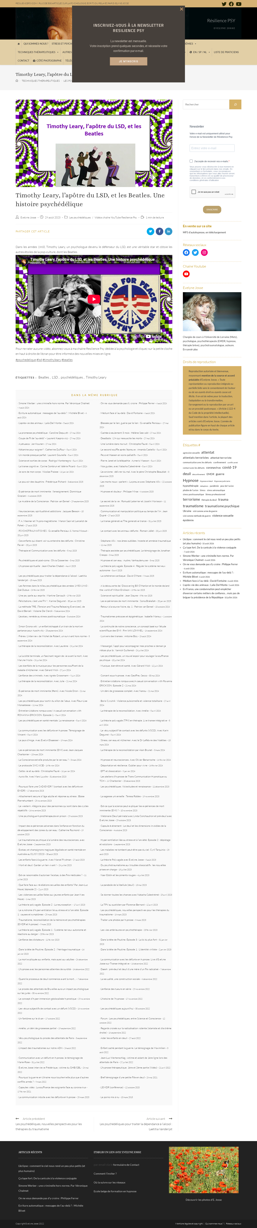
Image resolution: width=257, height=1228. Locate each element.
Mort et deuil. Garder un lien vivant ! (38, 865)
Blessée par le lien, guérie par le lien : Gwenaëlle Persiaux (131, 422)
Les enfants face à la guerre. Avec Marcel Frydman (45, 859)
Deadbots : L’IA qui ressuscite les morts (121, 438)
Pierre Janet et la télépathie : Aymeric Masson (125, 460)
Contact (23, 60)
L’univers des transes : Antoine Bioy (119, 636)
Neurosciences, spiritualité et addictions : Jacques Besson (49, 511)
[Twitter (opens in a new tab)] (224, 4)
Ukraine (187, 511)
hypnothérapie (190, 485)
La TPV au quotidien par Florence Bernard (122, 904)
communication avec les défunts (197, 462)
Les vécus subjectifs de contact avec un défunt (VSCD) (47, 1008)
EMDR (210, 474)
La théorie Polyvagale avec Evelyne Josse (122, 859)
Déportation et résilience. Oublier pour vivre (124, 765)
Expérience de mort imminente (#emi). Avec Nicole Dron (48, 690)
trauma (223, 499)
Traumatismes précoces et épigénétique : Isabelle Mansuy (131, 616)
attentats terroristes (196, 457)
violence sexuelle (222, 515)
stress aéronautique (216, 490)
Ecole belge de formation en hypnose (115, 1191)
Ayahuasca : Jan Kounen (31, 443)
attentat (207, 452)
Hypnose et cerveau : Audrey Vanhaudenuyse (124, 560)
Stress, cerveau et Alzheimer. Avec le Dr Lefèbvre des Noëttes (133, 740)
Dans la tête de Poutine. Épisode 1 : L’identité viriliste (129, 949)
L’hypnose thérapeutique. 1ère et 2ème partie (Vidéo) (129, 1067)
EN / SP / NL (200, 52)
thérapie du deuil (209, 500)
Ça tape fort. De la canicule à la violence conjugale (209, 547)
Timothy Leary (96, 377)
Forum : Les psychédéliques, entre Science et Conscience (131, 1018)
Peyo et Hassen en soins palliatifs (118, 454)
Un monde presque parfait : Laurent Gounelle (42, 454)
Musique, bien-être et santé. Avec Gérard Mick (125, 665)
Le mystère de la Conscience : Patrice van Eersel (44, 501)
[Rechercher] (235, 104)
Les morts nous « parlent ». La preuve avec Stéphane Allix (130, 481)
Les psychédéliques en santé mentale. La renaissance (46, 720)
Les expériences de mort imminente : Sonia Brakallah (128, 600)
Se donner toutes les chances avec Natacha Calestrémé (130, 894)
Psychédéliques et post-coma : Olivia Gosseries (43, 560)
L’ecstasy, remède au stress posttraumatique (42, 616)
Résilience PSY (221, 20)
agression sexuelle (191, 453)
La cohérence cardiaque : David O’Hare (121, 575)
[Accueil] (18, 44)
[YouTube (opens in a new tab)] (238, 4)
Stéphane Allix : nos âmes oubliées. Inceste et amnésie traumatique (136, 540)
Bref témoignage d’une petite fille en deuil (123, 1077)
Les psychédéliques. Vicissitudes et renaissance (126, 786)
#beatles (67, 360)
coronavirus (213, 467)
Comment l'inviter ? (105, 1173)
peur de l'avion (227, 486)
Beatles (43, 377)
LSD (55, 377)
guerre (220, 474)
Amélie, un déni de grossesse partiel (37, 1028)
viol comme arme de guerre (205, 511)
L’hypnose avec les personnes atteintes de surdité (45, 969)
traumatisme (193, 505)
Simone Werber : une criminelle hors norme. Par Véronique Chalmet (54, 403)
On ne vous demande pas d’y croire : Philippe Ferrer (128, 403)
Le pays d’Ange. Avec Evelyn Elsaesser (39, 740)
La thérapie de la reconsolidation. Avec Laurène (43, 645)
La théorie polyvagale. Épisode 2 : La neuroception (45, 904)
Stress (202, 490)
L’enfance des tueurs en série (116, 988)
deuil (187, 473)
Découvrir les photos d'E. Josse (204, 1199)
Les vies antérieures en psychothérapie (121, 929)
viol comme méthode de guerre (197, 516)
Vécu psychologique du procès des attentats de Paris (46, 1037)
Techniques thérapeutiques (36, 52)
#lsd (39, 360)
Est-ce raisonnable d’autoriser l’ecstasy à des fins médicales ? (50, 875)
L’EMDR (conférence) (112, 1087)
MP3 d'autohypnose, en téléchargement (204, 232)
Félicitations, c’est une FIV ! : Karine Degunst (42, 600)
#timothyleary (52, 360)
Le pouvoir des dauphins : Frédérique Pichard (42, 481)
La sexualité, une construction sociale (120, 978)
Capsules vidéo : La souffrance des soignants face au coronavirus (52, 1087)
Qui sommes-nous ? (36, 43)
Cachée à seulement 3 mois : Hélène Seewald (124, 432)
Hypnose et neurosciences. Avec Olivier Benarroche (128, 759)
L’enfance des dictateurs (31, 939)
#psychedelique (26, 360)
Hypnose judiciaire (222, 481)
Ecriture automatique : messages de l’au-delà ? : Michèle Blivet (51, 412)
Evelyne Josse (28, 217)
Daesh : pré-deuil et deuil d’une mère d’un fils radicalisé (129, 969)
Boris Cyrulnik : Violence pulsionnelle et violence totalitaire (131, 700)
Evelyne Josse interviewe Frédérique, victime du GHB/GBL (50, 1067)
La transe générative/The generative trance (124, 520)
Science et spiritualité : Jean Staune (119, 595)
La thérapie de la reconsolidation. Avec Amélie (125, 710)
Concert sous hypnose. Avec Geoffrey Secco (124, 675)
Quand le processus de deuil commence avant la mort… (47, 978)
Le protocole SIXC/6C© (31, 765)
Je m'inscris (128, 61)
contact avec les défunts (194, 468)
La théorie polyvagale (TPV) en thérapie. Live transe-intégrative (134, 720)
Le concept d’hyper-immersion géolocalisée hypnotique (47, 998)
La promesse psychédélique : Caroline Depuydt (43, 432)
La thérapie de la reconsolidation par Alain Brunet (126, 749)
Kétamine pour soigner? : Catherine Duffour (42, 449)
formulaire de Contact (126, 1164)
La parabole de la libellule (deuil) (117, 884)
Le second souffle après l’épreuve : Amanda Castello (128, 449)
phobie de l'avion (190, 490)
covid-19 (229, 467)
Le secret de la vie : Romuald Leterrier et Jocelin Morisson (131, 501)
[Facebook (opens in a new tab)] (231, 4)
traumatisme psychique (222, 506)
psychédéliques (72, 377)
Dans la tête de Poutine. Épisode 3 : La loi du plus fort (129, 939)
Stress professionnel (215, 494)
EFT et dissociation (111, 771)
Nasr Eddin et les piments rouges (118, 875)
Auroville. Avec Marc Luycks (33, 776)
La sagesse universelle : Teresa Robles (121, 796)
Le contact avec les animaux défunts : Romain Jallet (127, 530)
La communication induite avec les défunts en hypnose (47, 1097)
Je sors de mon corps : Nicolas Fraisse (38, 471)
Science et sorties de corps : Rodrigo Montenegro (45, 460)
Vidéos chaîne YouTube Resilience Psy (116, 217)
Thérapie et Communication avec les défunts (42, 550)
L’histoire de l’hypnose (112, 998)
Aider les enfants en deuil (114, 1037)
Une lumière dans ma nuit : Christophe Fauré (124, 443)
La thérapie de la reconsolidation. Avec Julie (41, 681)
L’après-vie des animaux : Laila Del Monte (40, 422)
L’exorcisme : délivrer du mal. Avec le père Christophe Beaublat (133, 471)
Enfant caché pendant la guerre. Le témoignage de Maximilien (133, 1047)
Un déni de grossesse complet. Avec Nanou (123, 690)
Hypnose (190, 480)
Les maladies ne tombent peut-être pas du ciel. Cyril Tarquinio (133, 849)
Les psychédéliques (80, 217)
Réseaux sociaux (233, 1223)
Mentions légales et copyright (189, 1223)
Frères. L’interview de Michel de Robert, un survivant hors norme (53, 636)
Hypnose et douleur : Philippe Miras (119, 491)
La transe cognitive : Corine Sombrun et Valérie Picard (47, 466)
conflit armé (232, 462)
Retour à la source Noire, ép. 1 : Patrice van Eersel (127, 606)
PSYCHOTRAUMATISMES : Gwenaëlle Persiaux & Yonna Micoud (53, 530)
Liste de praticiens (226, 52)
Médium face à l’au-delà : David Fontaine (122, 412)
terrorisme (191, 499)
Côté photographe (49, 60)
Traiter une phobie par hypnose (117, 919)
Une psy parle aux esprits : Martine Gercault (42, 595)
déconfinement (198, 474)
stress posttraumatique (193, 494)
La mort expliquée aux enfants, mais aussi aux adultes (46, 959)
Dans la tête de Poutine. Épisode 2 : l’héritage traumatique (49, 949)
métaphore (204, 486)
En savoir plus (190, 349)
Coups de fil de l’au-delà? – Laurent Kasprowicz (43, 438)
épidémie (188, 520)
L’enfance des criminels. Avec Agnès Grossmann (43, 675)
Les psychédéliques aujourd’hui (117, 1008)
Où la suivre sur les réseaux (109, 1182)
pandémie (214, 486)
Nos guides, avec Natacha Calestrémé (120, 466)
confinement (219, 462)
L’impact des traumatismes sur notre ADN (40, 1047)
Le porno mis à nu (110, 1097)
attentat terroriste (220, 457)
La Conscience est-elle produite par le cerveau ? (44, 759)
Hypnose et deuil (206, 481)
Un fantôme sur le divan (31, 1018)
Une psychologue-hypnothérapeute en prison (42, 815)
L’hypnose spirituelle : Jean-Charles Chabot (41, 565)
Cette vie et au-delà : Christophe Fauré (39, 771)
